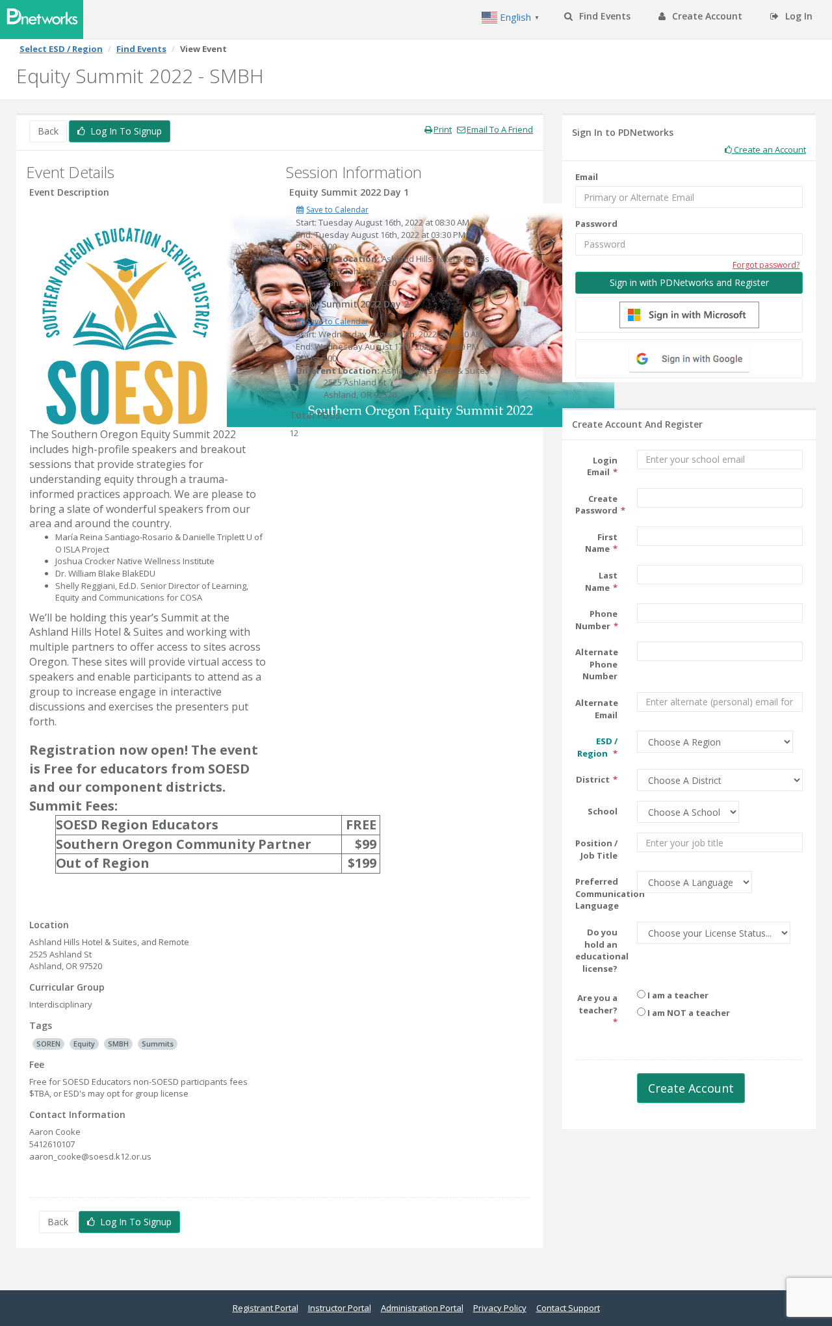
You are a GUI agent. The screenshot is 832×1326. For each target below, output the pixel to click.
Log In (797, 16)
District (593, 779)
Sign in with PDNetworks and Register (689, 282)
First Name (601, 543)
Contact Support (568, 1308)
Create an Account (769, 149)
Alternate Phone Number (596, 664)
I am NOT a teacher (687, 1013)
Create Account (706, 16)
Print (443, 129)
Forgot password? (766, 264)
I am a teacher (676, 995)
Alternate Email (596, 709)
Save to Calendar (337, 209)
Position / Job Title (596, 849)
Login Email (602, 466)
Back (48, 131)
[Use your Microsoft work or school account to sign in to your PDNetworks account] (689, 315)
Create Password (596, 505)
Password (596, 223)
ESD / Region (597, 747)
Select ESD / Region (61, 49)
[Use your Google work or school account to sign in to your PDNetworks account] (689, 358)
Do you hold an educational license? (601, 950)
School (603, 811)
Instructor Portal (339, 1308)
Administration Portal (422, 1308)
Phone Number (596, 620)
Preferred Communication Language (601, 893)
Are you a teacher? (597, 1004)
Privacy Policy (499, 1308)
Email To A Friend (500, 129)
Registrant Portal (265, 1308)
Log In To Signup (123, 131)
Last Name (601, 581)
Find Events (603, 16)
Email (586, 177)
